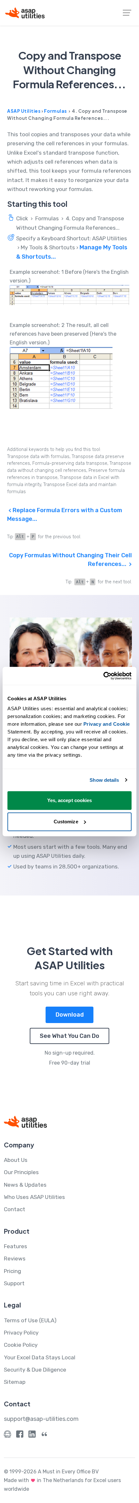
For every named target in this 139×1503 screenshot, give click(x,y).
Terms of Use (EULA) (30, 1320)
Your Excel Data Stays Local (39, 1357)
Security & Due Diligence (35, 1369)
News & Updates (25, 1185)
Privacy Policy (21, 1332)
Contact (14, 1209)
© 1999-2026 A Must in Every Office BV (51, 1472)
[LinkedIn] (32, 1436)
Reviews (15, 1258)
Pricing (12, 1271)
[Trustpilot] (44, 1436)
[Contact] (7, 1436)
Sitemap (15, 1382)
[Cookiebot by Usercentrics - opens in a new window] (103, 676)
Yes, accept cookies (69, 800)
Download (70, 1014)
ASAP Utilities (23, 111)
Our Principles (21, 1172)
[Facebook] (19, 1436)
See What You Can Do (69, 1035)
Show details (104, 780)
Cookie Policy (20, 1345)
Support (14, 1283)
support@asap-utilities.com (41, 1418)
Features (15, 1246)
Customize (66, 821)
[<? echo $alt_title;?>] (70, 295)
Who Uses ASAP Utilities (34, 1197)
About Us (15, 1160)
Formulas (55, 111)
